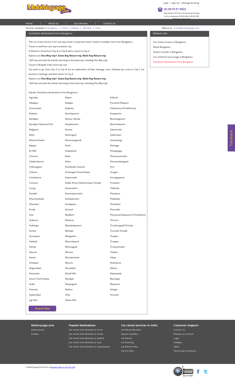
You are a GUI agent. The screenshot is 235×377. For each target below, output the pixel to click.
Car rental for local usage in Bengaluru (173, 56)
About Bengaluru (161, 47)
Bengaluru (52, 28)
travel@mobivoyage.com (186, 28)
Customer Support (185, 325)
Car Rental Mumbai (131, 329)
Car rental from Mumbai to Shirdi (86, 334)
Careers (35, 334)
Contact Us (109, 23)
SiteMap (177, 342)
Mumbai (87, 28)
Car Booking (127, 342)
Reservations (37, 329)
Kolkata (75, 28)
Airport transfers (129, 334)
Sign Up (175, 2)
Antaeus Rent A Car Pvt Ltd (62, 367)
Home (29, 23)
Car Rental (126, 338)
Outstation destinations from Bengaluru (173, 61)
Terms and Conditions (184, 350)
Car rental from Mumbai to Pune (85, 329)
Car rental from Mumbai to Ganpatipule (89, 346)
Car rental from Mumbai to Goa (85, 342)
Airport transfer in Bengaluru (168, 51)
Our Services (81, 23)
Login (166, 2)
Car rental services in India (139, 325)
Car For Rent (127, 350)
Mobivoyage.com (42, 325)
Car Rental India (129, 346)
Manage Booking (190, 2)
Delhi (64, 28)
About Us (53, 23)
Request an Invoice (183, 334)
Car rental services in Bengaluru (169, 42)
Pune (98, 28)
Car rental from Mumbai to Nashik (86, 338)
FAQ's (176, 346)
